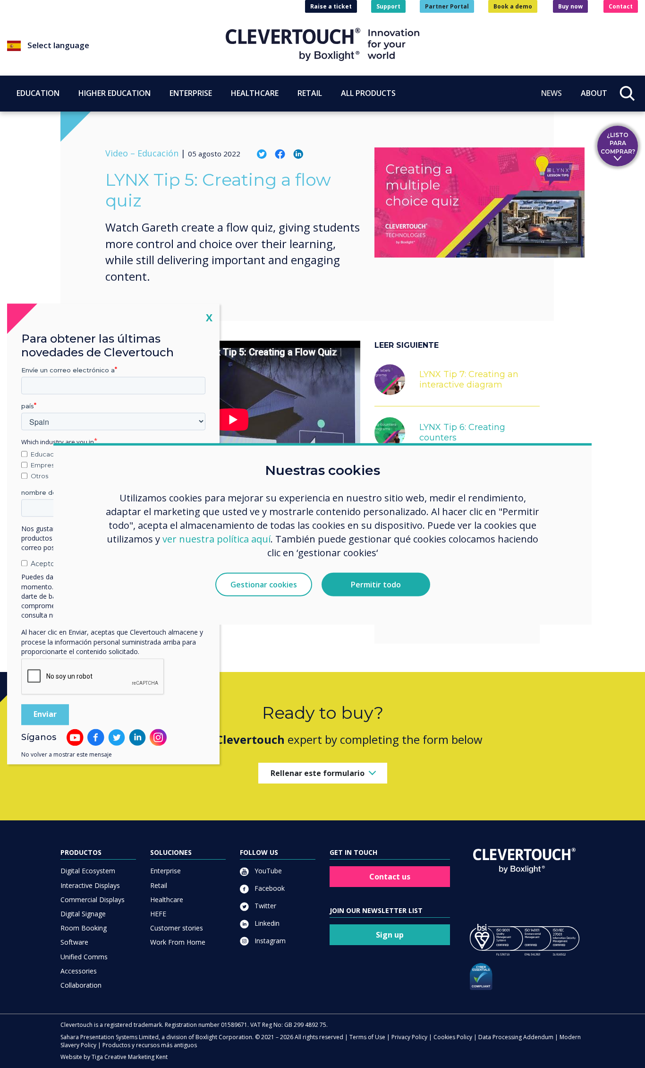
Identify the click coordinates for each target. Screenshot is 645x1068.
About (594, 93)
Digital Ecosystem (87, 870)
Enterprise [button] (191, 93)
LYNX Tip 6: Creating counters (462, 432)
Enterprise (165, 870)
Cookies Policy (452, 1037)
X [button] (209, 317)
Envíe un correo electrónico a (68, 370)
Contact (621, 6)
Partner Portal (447, 6)
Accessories (78, 970)
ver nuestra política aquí (216, 538)
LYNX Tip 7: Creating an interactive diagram (468, 379)
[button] (116, 46)
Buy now (570, 6)
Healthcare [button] (255, 93)
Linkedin (266, 923)
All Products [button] (368, 93)
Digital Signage (83, 913)
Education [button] (38, 93)
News (551, 93)
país (27, 406)
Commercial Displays (92, 899)
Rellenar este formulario (318, 773)
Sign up (390, 935)
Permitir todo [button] (376, 584)
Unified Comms (84, 956)
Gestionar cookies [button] (263, 584)
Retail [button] (309, 93)
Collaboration (81, 985)
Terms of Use (367, 1037)
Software (74, 942)
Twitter (264, 905)
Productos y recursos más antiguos (149, 1045)
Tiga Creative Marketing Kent (130, 1057)
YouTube (267, 870)
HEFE (158, 913)
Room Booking (83, 927)
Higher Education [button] (114, 93)
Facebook (269, 888)
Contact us (389, 876)
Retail (158, 885)
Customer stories (176, 927)
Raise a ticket (331, 6)
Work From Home (177, 942)
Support (388, 6)
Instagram (269, 940)
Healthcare (166, 899)
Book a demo (512, 6)
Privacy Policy (409, 1037)
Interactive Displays (90, 885)
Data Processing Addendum (515, 1037)
